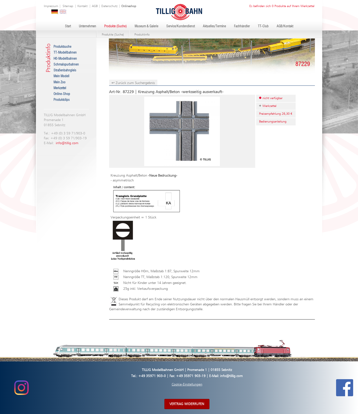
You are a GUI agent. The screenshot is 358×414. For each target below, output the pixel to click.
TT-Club (263, 26)
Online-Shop (62, 94)
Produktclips (62, 100)
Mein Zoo (60, 82)
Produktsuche (62, 46)
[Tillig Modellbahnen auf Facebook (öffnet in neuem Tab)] (344, 387)
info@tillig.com (67, 143)
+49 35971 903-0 (152, 376)
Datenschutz (109, 6)
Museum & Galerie (146, 26)
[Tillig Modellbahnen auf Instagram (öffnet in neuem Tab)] (21, 387)
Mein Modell (61, 76)
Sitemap (68, 6)
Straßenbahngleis (65, 70)
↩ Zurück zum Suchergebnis (133, 83)
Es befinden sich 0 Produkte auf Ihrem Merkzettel (281, 6)
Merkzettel (60, 88)
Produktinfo (142, 34)
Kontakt (82, 6)
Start (68, 26)
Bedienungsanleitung (272, 121)
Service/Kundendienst (180, 26)
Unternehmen (87, 26)
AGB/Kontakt (285, 26)
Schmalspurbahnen (66, 64)
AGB (95, 6)
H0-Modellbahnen (65, 58)
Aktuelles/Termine (214, 26)
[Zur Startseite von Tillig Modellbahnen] (179, 12)
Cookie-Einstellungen (187, 384)
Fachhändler (242, 26)
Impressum (51, 6)
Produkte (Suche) (115, 26)
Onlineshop (128, 6)
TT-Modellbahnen (65, 52)
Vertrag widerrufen (187, 404)
